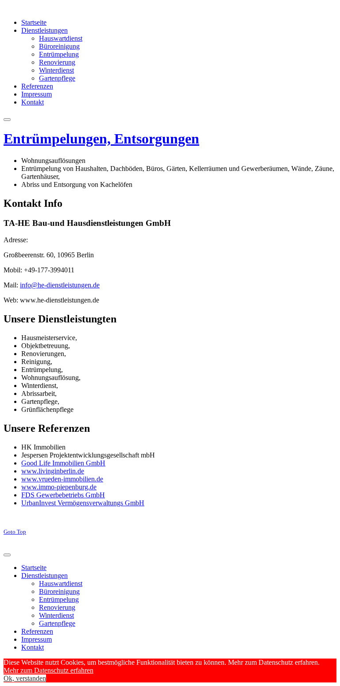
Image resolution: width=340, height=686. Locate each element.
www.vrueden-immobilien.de (62, 479)
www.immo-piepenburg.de (59, 487)
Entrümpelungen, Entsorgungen (101, 139)
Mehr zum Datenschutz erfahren (48, 670)
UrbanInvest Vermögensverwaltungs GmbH (82, 503)
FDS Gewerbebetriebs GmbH (63, 495)
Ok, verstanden (25, 678)
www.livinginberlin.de (52, 471)
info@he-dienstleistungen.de (60, 285)
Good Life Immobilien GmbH (63, 463)
